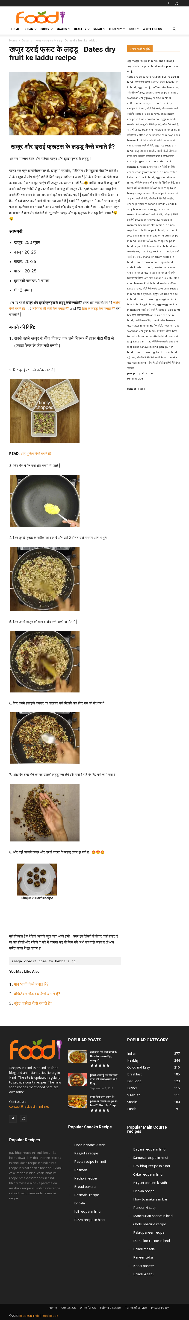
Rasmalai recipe (86, 1194)
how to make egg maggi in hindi (157, 299)
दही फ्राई (131, 357)
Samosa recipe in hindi (150, 1157)
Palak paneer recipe (149, 1232)
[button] (174, 29)
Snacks (61, 29)
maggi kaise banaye (163, 320)
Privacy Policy (160, 1308)
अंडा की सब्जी (144, 240)
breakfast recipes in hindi (37, 1178)
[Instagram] (176, 3)
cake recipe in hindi (22, 1173)
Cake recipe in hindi (148, 1174)
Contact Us (68, 1308)
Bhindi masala (144, 1249)
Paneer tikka (143, 1257)
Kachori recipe (85, 1178)
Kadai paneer (143, 1265)
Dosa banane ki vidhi (90, 1144)
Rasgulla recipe (86, 1153)
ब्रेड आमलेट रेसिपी (140, 315)
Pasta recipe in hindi (90, 1161)
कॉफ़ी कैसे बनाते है (149, 309)
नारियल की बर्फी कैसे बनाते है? (51, 308)
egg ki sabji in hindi (155, 272)
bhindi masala (19, 1183)
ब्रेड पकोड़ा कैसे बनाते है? (33, 1003)
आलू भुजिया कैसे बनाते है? (36, 453)
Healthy (80, 29)
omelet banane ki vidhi (158, 278)
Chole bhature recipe (149, 1224)
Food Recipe (50, 1316)
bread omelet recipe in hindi (156, 225)
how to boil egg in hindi (141, 304)
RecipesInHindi (29, 1316)
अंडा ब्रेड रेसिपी (164, 331)
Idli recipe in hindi (87, 1211)
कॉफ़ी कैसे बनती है (143, 320)
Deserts (27, 40)
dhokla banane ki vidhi (46, 1168)
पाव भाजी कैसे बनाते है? (32, 984)
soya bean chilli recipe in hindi (145, 230)
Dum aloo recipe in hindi (152, 1240)
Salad (97, 29)
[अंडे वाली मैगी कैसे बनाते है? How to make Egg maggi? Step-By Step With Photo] (77, 1056)
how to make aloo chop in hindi (154, 262)
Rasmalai (81, 1170)
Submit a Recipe (110, 1308)
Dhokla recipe (144, 1191)
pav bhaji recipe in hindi (25, 1153)
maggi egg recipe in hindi (155, 251)
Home (15, 29)
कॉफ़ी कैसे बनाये (150, 288)
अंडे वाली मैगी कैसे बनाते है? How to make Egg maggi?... (103, 1056)
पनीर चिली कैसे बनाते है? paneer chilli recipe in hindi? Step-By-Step (104, 1101)
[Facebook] (168, 3)
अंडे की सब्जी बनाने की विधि (150, 214)
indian (28, 29)
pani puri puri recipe (140, 373)
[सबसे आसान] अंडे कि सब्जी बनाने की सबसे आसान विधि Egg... (104, 1079)
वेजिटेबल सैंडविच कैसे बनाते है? (37, 993)
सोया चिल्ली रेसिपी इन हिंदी (159, 362)
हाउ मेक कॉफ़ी (156, 325)
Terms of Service (136, 1308)
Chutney (115, 29)
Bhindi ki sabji (143, 1274)
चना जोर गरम (133, 251)
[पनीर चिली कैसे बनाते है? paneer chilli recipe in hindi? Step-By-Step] (77, 1101)
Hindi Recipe (135, 378)
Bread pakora (85, 1186)
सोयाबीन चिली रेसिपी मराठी (148, 357)
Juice (132, 29)
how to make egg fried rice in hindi (156, 352)
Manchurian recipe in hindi (153, 1215)
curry (44, 29)
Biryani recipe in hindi (149, 1149)
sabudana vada (31, 1193)
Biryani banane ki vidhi (150, 1182)
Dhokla (79, 1203)
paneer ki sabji (136, 388)
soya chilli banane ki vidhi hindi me (156, 246)
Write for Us (152, 29)
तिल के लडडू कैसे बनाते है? (98, 308)
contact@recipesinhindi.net (29, 1106)
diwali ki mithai (28, 1158)
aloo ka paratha (41, 1183)
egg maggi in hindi (138, 325)
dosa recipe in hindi (34, 1163)
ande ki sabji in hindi (139, 267)
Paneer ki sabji (144, 1207)
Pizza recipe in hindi (89, 1219)
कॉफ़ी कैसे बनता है (160, 341)
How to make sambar (150, 1199)
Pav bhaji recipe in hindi (151, 1165)
